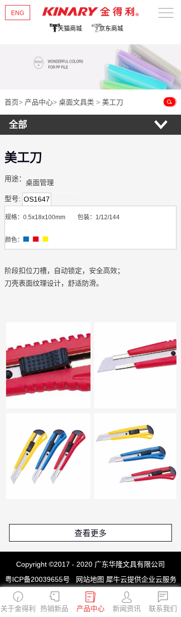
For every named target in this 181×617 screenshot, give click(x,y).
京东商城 (111, 28)
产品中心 (39, 102)
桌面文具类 (76, 102)
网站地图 (88, 579)
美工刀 (112, 102)
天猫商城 (70, 28)
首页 (12, 102)
